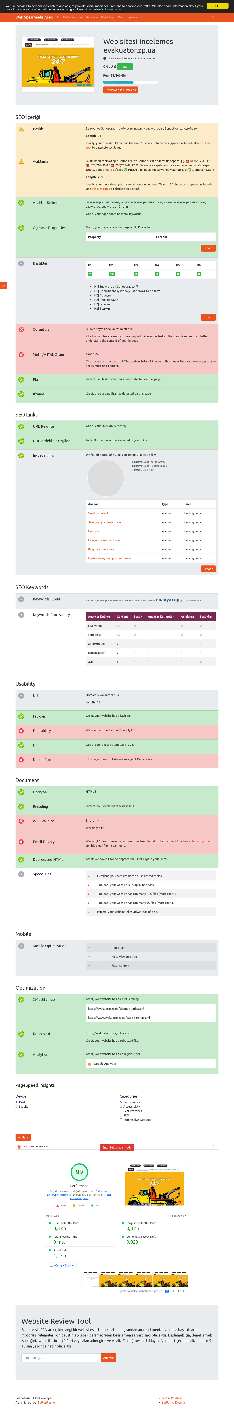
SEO (126, 1115)
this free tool (100, 188)
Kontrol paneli (127, 17)
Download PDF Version (121, 90)
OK (217, 5)
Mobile (23, 1106)
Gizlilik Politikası (172, 1398)
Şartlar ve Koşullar (174, 1402)
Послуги (93, 531)
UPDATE (125, 67)
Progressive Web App (137, 1119)
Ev (58, 17)
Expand (208, 248)
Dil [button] (213, 17)
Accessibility (131, 1106)
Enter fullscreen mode (117, 1147)
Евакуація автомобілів (104, 540)
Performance (131, 1102)
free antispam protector (199, 841)
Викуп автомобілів (101, 549)
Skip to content (98, 513)
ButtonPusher (47, 1402)
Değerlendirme (72, 17)
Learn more (113, 9)
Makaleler (91, 17)
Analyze (23, 1137)
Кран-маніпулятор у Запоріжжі (109, 558)
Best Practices (132, 1111)
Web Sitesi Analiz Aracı (34, 17)
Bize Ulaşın (108, 17)
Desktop (24, 1102)
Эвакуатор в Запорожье (104, 522)
